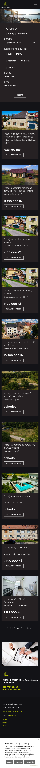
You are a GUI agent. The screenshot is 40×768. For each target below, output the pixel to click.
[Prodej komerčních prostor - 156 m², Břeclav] (20, 329)
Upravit (9, 762)
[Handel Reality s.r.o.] (12, 5)
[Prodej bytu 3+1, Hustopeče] (20, 534)
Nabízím (4, 722)
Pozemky (11, 61)
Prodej (10, 34)
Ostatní (10, 67)
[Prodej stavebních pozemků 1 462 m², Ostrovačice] (20, 380)
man (12, 715)
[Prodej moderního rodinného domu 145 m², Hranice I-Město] (20, 175)
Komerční (25, 61)
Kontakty (4, 725)
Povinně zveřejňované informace (12, 711)
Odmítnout (19, 762)
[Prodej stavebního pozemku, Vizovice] (20, 226)
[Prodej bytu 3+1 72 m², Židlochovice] (20, 586)
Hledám (4, 719)
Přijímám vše (30, 762)
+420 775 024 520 (10, 687)
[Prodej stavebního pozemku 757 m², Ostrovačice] (20, 432)
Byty (9, 54)
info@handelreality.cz (11, 689)
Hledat (20, 95)
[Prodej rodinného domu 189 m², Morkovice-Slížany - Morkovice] (20, 120)
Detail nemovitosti (13, 155)
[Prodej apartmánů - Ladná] (20, 483)
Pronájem (22, 34)
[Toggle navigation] (35, 5)
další (29, 628)
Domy (19, 54)
